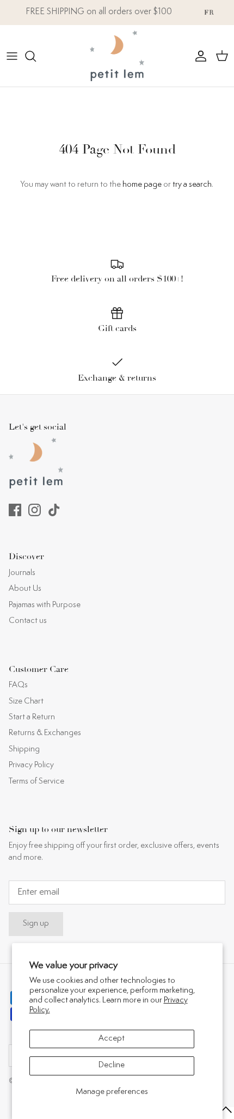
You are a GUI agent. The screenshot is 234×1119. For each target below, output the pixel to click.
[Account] (198, 56)
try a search (192, 185)
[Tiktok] (54, 510)
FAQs (18, 685)
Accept (111, 1039)
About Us (25, 589)
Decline (111, 1065)
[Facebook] (15, 510)
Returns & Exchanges (45, 733)
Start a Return (32, 717)
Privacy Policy (31, 765)
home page (142, 185)
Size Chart (26, 702)
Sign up (36, 924)
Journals (22, 573)
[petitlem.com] (117, 55)
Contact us (28, 621)
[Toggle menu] (12, 56)
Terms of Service (36, 782)
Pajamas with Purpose (45, 605)
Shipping (24, 749)
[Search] (36, 56)
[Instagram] (34, 510)
